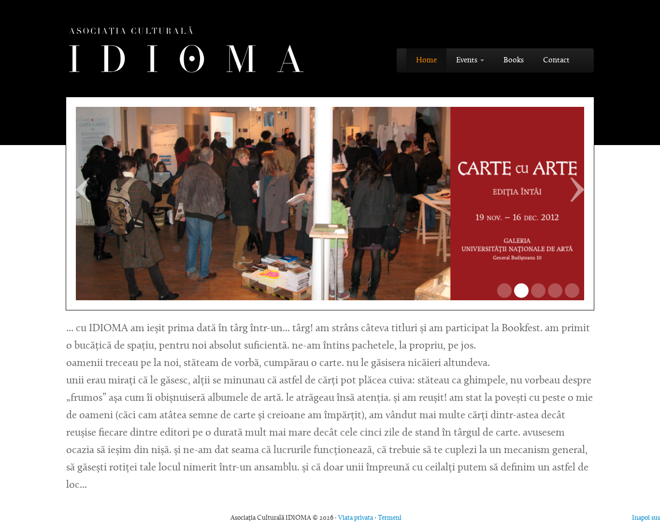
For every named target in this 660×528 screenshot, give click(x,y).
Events (467, 60)
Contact (556, 60)
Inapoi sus (646, 518)
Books (513, 60)
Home (426, 60)
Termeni (390, 518)
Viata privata (355, 518)
